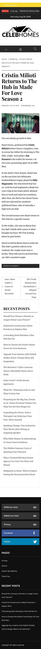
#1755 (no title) (11, 507)
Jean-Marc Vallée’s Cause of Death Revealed (10, 286)
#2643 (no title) (11, 516)
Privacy (7, 524)
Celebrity (15, 266)
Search (4, 566)
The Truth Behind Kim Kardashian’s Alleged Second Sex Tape (30, 288)
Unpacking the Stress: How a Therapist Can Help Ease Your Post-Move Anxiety (17, 416)
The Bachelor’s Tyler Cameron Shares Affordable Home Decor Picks (18, 371)
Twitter (7, 541)
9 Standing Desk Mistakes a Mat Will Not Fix (19, 611)
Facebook (8, 533)
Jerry (33, 106)
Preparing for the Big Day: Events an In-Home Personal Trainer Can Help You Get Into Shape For (19, 403)
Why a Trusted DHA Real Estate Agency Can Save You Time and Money (18, 461)
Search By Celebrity (9, 571)
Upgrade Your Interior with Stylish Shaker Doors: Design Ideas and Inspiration (19, 358)
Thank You (6, 576)
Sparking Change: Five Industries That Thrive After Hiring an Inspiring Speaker (19, 429)
